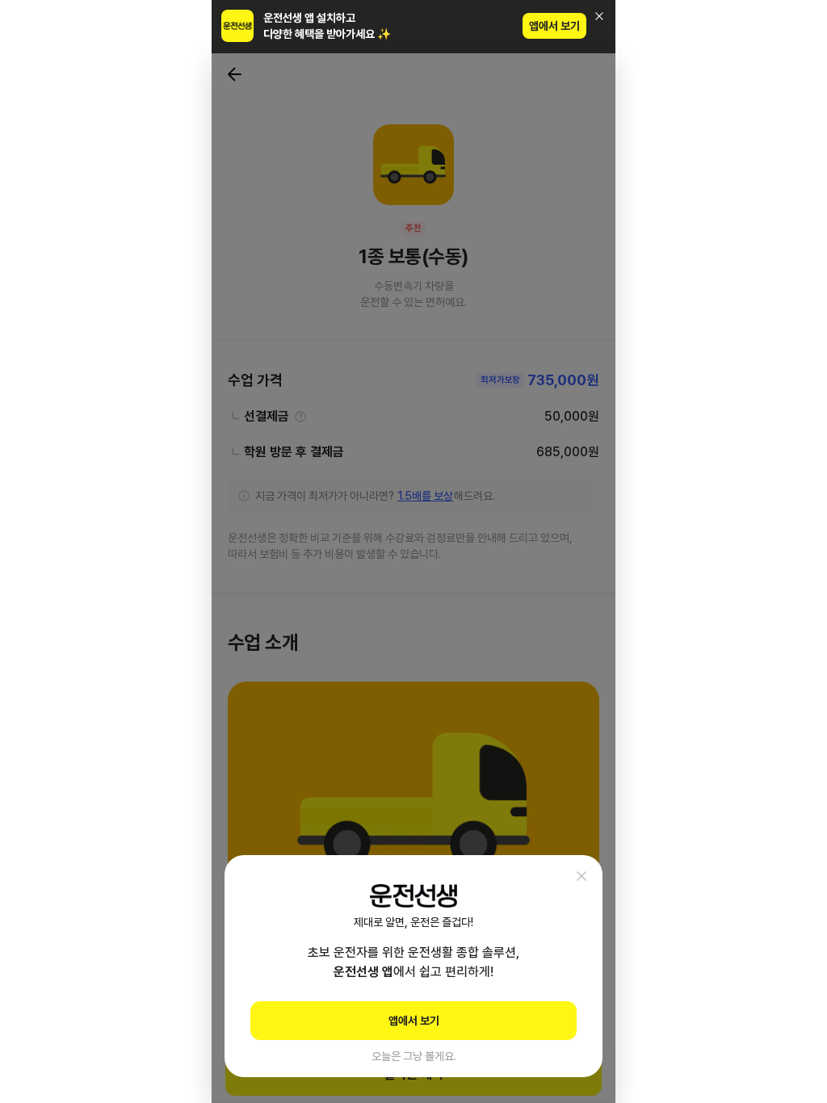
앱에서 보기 (554, 25)
